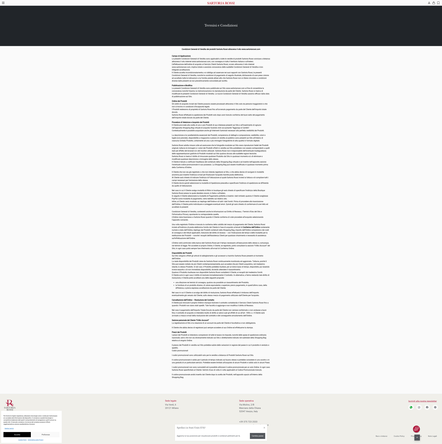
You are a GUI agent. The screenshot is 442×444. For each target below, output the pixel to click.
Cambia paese (257, 436)
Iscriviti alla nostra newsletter (422, 401)
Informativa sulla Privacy (35, 440)
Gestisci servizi (9, 428)
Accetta (17, 435)
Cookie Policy (22, 440)
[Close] (264, 428)
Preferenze (46, 435)
